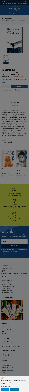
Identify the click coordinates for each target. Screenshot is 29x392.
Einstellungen (14, 389)
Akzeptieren (5, 389)
